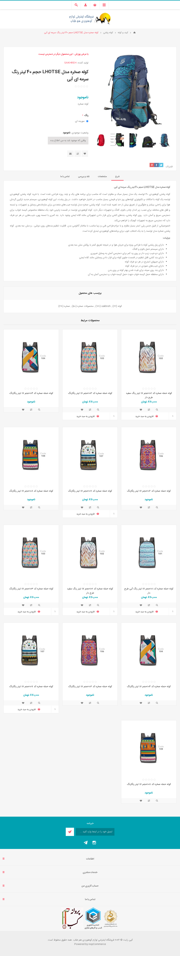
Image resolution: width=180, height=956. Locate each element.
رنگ (86, 115)
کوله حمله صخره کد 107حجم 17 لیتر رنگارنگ (90, 491)
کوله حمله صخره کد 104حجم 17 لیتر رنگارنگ (31, 393)
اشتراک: (169, 167)
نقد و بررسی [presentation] (83, 176)
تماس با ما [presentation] (65, 176)
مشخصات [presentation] (102, 176)
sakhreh (106, 306)
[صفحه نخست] (134, 32)
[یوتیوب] (86, 842)
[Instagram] (94, 842)
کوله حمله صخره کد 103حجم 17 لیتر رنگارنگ (90, 393)
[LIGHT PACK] (148, 356)
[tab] (117, 177)
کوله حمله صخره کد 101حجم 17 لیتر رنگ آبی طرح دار (148, 591)
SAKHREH (70, 63)
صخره (67, 306)
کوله (120, 306)
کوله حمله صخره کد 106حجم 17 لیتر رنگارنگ (149, 491)
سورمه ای (80, 121)
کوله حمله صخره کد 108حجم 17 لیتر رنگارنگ (31, 491)
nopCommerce (97, 944)
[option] (165, 140)
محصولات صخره (85, 306)
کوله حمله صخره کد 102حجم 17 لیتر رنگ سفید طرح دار (149, 395)
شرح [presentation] (117, 176)
